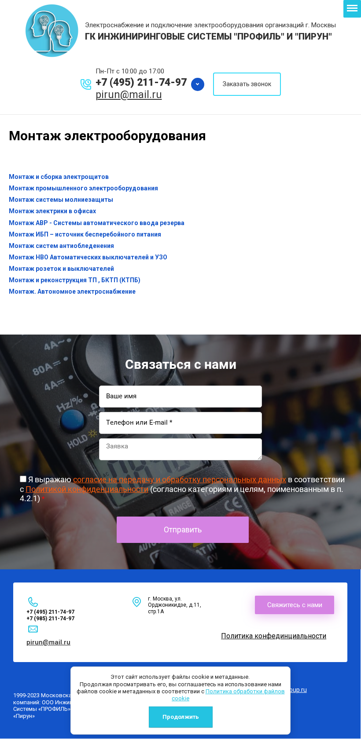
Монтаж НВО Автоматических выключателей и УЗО (88, 257)
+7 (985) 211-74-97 (141, 47)
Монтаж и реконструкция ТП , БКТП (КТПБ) (74, 280)
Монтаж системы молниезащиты (61, 199)
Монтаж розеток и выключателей (61, 268)
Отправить (183, 529)
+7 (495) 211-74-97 (141, 82)
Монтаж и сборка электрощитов (59, 176)
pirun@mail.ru (129, 95)
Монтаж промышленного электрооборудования (83, 188)
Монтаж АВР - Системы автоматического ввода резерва (96, 222)
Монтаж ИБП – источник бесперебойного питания (85, 234)
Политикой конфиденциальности (87, 489)
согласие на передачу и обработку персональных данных (179, 479)
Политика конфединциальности (273, 636)
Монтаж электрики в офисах (52, 211)
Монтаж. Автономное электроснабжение (72, 291)
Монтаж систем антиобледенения (61, 245)
